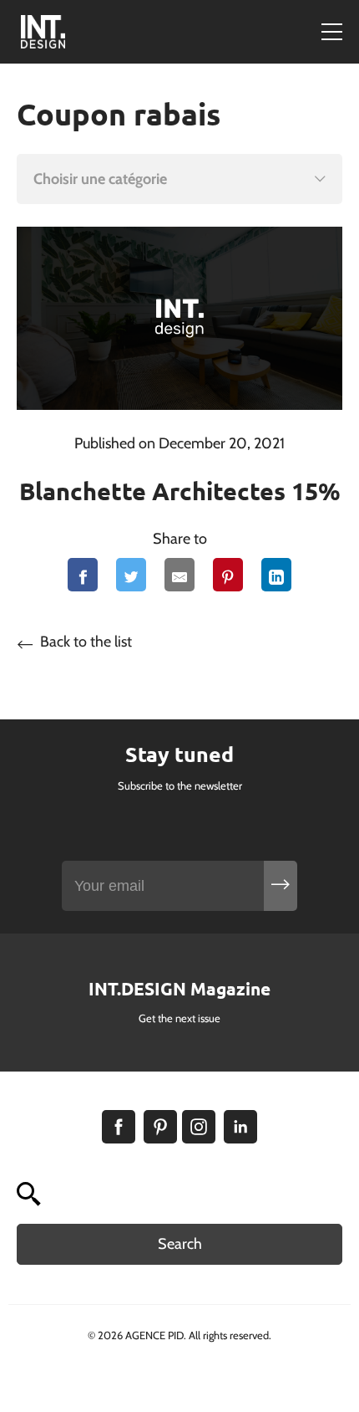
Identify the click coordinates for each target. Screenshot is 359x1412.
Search (180, 1244)
